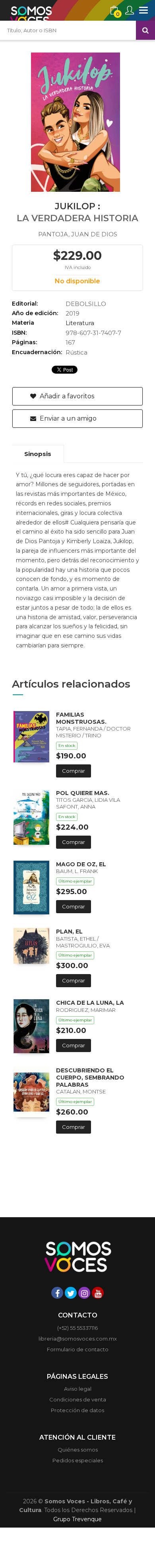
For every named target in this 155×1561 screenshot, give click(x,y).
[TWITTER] (71, 1293)
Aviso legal (77, 1389)
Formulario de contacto (77, 1349)
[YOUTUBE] (98, 1293)
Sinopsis (37, 454)
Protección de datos (77, 1410)
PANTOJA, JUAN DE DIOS (77, 234)
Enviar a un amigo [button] (67, 418)
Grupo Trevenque (77, 1519)
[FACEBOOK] (57, 1293)
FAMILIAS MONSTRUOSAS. (81, 718)
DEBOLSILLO (86, 304)
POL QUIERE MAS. (82, 793)
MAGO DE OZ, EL (81, 864)
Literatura (80, 323)
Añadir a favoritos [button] (66, 396)
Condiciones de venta (77, 1399)
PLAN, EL (69, 931)
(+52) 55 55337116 (77, 1328)
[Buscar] (145, 30)
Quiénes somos (78, 1449)
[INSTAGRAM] (84, 1293)
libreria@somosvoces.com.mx (78, 1338)
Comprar (73, 771)
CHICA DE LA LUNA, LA (90, 1002)
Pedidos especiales (77, 1460)
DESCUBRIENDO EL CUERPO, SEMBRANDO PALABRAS (90, 1077)
